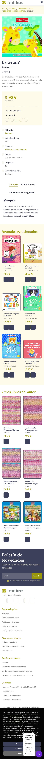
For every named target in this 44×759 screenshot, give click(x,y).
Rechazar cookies (22, 749)
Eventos (5, 662)
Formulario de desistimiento (13, 646)
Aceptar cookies (22, 744)
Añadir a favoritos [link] (14, 110)
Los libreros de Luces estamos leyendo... (17, 671)
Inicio (4, 9)
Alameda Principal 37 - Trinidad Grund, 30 (19, 687)
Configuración (22, 753)
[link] (11, 279)
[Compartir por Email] (21, 120)
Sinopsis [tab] (13, 184)
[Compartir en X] (12, 120)
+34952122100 (8, 691)
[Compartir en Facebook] (7, 120)
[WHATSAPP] (32, 600)
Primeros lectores (26, 9)
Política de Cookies (9, 626)
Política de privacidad (10, 622)
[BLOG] (21, 600)
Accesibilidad (7, 651)
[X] (15, 600)
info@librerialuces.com (12, 695)
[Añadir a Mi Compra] (6, 279)
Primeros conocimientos (14, 11)
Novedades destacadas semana (14, 667)
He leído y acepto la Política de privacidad (25, 581)
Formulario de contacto (12, 700)
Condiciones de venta (10, 618)
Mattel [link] (6, 72)
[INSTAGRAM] (9, 600)
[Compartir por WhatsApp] (16, 120)
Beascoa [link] (8, 133)
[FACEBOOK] (4, 600)
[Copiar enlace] (26, 120)
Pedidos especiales (9, 642)
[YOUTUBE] (26, 600)
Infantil (12, 9)
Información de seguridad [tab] (22, 192)
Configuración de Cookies (12, 630)
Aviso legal (6, 613)
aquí (23, 737)
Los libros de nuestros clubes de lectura (17, 675)
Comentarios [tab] (28, 184)
